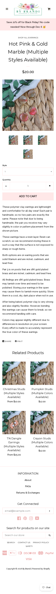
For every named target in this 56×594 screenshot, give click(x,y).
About (28, 480)
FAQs (28, 486)
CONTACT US (24, 542)
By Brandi (27, 569)
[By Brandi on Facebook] (19, 519)
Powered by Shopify (41, 569)
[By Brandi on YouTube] (37, 519)
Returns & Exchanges (28, 492)
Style (4, 165)
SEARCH (11, 542)
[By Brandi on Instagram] (31, 519)
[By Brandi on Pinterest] (25, 519)
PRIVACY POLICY (41, 542)
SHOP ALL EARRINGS (28, 37)
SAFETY (29, 546)
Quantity (6, 179)
